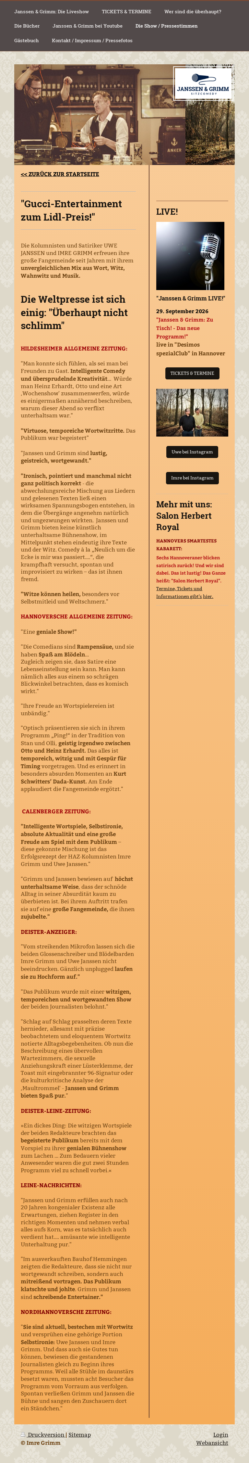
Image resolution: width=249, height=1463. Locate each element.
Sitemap (79, 1434)
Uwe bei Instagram (192, 452)
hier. (208, 596)
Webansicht (212, 1443)
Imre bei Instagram (192, 478)
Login (220, 1434)
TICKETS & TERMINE (192, 373)
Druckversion (46, 1434)
